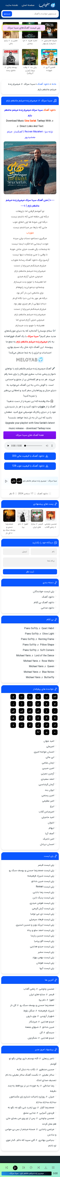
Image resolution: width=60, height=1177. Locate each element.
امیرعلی (50, 746)
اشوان (51, 822)
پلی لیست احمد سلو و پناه (40, 930)
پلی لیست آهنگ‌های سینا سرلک (23, 27)
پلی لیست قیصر (46, 865)
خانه (54, 84)
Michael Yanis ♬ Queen (41, 666)
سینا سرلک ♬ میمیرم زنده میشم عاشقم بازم (29, 100)
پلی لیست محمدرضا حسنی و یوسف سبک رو (31, 870)
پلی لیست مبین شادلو (42, 881)
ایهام (51, 828)
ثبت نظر (30, 571)
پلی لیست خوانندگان (43, 591)
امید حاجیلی (48, 817)
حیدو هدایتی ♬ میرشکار (41, 1021)
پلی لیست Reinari (45, 886)
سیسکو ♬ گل (47, 1032)
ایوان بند (49, 790)
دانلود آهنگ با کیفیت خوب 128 (28, 465)
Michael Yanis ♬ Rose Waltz (38, 661)
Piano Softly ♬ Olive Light (39, 633)
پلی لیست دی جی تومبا (42, 913)
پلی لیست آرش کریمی (43, 908)
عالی (14, 481)
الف (54, 696)
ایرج (52, 806)
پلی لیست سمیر (46, 952)
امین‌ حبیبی (48, 768)
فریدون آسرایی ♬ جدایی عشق (38, 1113)
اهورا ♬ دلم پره (46, 999)
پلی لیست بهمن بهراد (43, 957)
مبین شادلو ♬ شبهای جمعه (39, 1027)
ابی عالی (50, 757)
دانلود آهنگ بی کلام (44, 602)
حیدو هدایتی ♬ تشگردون (41, 1038)
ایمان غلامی (48, 762)
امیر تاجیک (48, 838)
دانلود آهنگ (43, 84)
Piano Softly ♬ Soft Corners (38, 650)
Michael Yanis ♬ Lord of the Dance (35, 655)
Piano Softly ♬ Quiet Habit (39, 628)
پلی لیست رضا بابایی (43, 892)
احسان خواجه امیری (44, 751)
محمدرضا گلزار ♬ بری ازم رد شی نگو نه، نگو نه (31, 1107)
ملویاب (30, 232)
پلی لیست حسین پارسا (42, 935)
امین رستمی (48, 795)
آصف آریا (49, 833)
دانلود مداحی (47, 607)
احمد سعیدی (47, 779)
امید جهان (49, 741)
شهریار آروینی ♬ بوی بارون (40, 1016)
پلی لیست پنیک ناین (43, 897)
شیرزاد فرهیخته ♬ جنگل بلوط (38, 1010)
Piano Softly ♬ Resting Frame (37, 639)
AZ (38, 732)
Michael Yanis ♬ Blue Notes (39, 672)
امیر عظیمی (48, 800)
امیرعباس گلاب (46, 811)
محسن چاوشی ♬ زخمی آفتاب (39, 988)
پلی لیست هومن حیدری (42, 903)
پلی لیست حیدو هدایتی (42, 946)
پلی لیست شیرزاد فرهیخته (40, 875)
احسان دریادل (47, 844)
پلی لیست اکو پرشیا (44, 941)
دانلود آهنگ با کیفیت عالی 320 (28, 456)
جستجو (7, 14)
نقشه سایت (12, 5)
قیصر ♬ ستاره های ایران (41, 994)
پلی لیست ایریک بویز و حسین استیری (35, 924)
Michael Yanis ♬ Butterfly (40, 677)
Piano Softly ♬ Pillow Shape (38, 644)
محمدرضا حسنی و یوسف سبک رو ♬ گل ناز (32, 1005)
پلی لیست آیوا (47, 968)
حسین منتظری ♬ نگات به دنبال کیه (35, 1069)
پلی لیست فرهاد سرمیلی (41, 919)
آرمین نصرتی (47, 773)
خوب (19, 481)
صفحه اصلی (28, 5)
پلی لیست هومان (45, 963)
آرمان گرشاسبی (46, 784)
